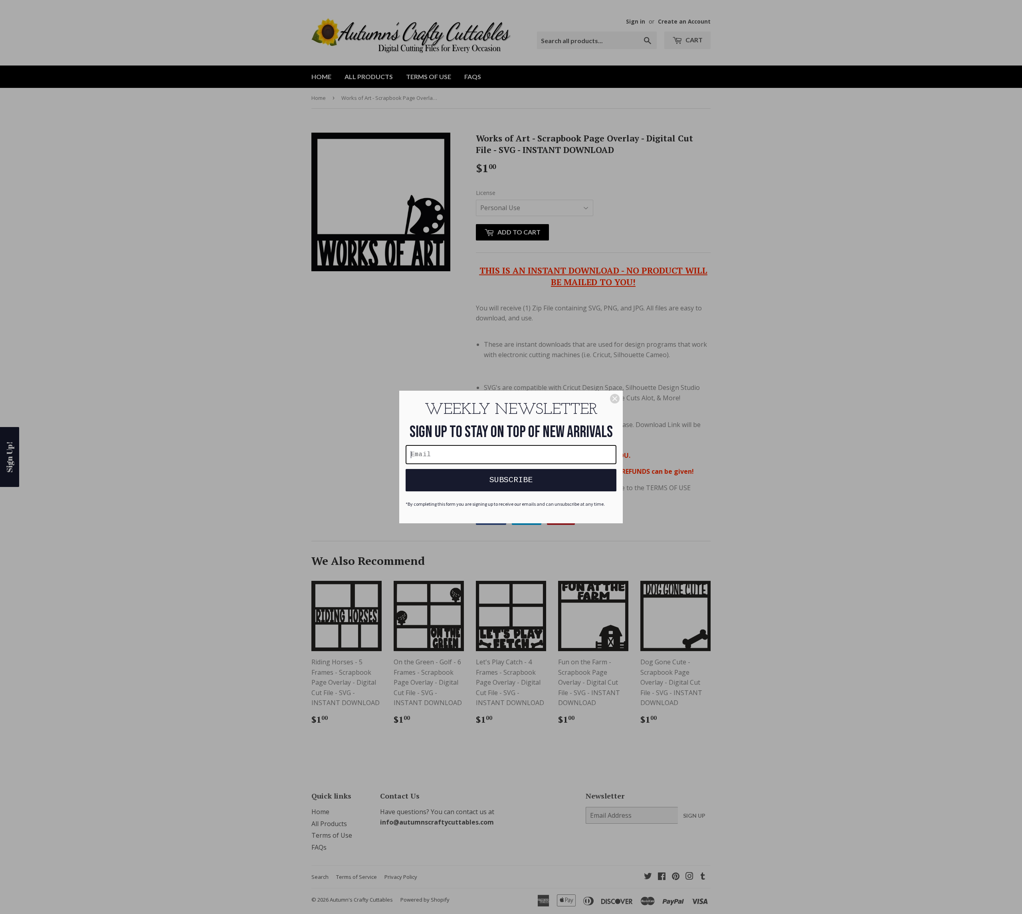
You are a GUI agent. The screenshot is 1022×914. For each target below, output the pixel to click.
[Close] (615, 398)
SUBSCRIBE (511, 480)
